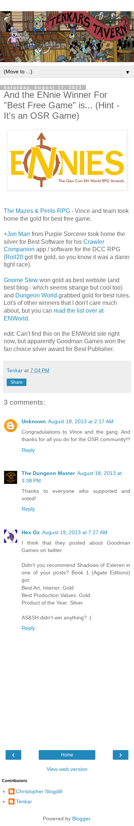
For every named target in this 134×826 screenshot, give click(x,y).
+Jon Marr (17, 234)
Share (16, 382)
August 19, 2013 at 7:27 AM (75, 532)
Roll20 (14, 257)
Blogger (81, 819)
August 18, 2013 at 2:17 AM (81, 421)
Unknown (34, 421)
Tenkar (24, 801)
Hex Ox (31, 532)
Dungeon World (36, 295)
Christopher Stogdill (39, 791)
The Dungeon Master (48, 473)
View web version (67, 769)
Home (67, 755)
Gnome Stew (21, 280)
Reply (28, 450)
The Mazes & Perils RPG (37, 211)
